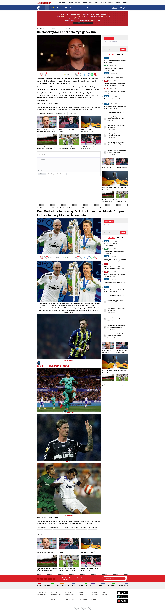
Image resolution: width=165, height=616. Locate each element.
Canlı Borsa (68, 592)
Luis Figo (40, 531)
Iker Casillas (83, 527)
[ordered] (58, 174)
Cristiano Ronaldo (54, 527)
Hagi (65, 113)
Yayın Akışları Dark (56, 594)
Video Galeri (94, 594)
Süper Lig (40, 534)
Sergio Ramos (92, 531)
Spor (90, 2)
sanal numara (55, 602)
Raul (55, 531)
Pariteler (102, 584)
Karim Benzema (93, 527)
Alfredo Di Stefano (42, 527)
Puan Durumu (83, 584)
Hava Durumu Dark (42, 592)
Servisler (70, 2)
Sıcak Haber (94, 602)
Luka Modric (48, 531)
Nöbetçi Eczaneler (56, 597)
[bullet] (60, 174)
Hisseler (92, 584)
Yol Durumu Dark (41, 594)
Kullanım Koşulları (93, 614)
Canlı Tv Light (40, 597)
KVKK (87, 614)
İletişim (70, 614)
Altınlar (81, 592)
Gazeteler (125, 2)
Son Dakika (62, 2)
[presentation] (43, 7)
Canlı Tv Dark (54, 592)
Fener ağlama (41, 113)
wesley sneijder (73, 113)
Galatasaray (59, 113)
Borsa (39, 584)
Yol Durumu (111, 584)
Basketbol (51, 28)
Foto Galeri (103, 2)
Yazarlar (117, 2)
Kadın (96, 2)
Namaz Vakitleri (49, 584)
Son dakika (111, 8)
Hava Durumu (71, 584)
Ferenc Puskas (64, 527)
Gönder (42, 174)
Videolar (110, 2)
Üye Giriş (104, 592)
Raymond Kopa (62, 531)
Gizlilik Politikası (76, 614)
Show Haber (40, 28)
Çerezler (83, 614)
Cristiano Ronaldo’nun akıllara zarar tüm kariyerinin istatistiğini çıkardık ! (76, 8)
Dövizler (81, 594)
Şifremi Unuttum (106, 597)
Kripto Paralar (123, 584)
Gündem (77, 2)
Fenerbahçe (50, 113)
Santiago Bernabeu (81, 531)
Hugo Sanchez (74, 527)
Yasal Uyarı (101, 614)
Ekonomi (84, 2)
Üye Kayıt (104, 594)
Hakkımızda (64, 614)
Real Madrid (71, 531)
